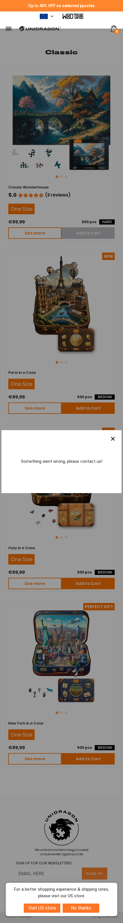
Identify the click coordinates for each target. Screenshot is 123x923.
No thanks (81, 908)
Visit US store (42, 908)
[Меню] (8, 28)
